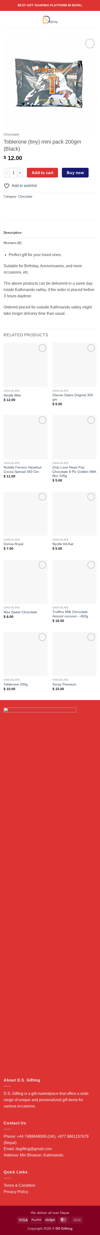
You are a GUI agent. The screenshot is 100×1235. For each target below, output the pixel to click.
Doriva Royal (13, 544)
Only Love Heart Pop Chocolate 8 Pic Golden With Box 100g (74, 472)
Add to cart (42, 173)
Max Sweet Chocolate (20, 612)
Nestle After (12, 395)
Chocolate (11, 134)
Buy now (75, 173)
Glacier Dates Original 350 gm (72, 397)
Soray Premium (64, 684)
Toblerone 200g (16, 684)
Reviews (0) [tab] (12, 243)
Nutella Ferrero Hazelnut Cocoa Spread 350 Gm (23, 470)
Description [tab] (13, 232)
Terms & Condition (19, 1185)
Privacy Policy (16, 1192)
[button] (6, 19)
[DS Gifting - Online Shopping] (50, 19)
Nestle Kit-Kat (62, 544)
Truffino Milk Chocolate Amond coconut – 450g (70, 614)
